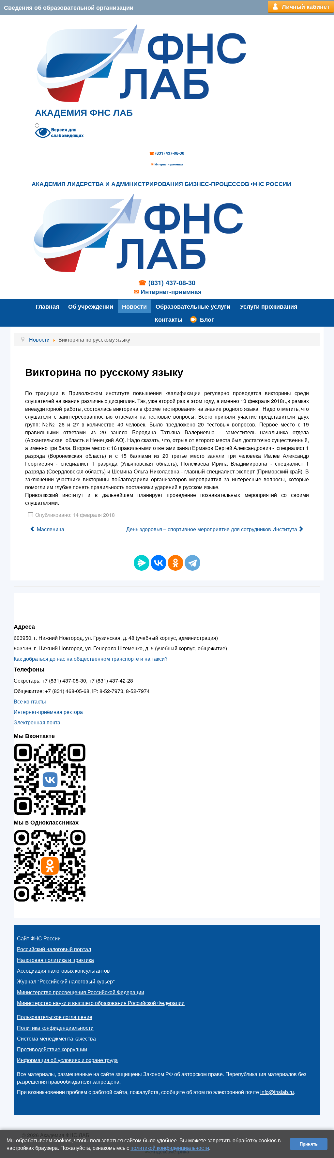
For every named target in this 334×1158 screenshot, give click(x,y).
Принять (309, 1144)
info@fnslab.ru (277, 1092)
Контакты (168, 319)
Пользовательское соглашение (54, 1017)
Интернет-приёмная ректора (48, 712)
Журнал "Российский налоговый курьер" (66, 981)
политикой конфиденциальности (169, 1147)
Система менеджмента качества (56, 1038)
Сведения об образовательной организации (68, 7)
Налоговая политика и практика (55, 960)
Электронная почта (37, 722)
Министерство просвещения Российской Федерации (80, 992)
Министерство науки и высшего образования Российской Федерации (101, 1003)
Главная (47, 306)
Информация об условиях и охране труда (67, 1060)
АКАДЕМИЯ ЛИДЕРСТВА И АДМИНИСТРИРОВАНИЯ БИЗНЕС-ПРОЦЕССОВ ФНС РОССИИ (161, 184)
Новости (134, 306)
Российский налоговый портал (54, 949)
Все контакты (30, 701)
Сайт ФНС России (39, 938)
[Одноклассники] (175, 563)
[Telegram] (192, 563)
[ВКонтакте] (158, 563)
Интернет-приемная (169, 164)
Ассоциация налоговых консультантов (63, 970)
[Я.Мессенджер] (141, 563)
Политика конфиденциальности (55, 1027)
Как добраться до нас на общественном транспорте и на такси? (91, 658)
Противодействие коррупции (52, 1049)
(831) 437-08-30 (169, 153)
